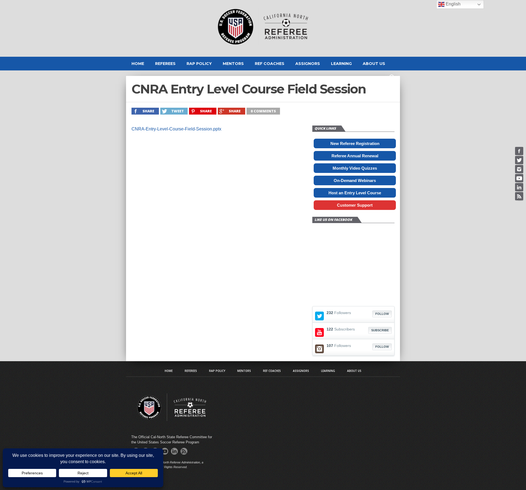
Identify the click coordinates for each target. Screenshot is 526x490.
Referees (165, 63)
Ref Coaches (269, 63)
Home (138, 63)
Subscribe (380, 330)
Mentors (233, 63)
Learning (341, 63)
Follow (382, 313)
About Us (374, 63)
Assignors (307, 63)
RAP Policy (199, 63)
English (453, 4)
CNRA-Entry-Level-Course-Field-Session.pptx (176, 129)
